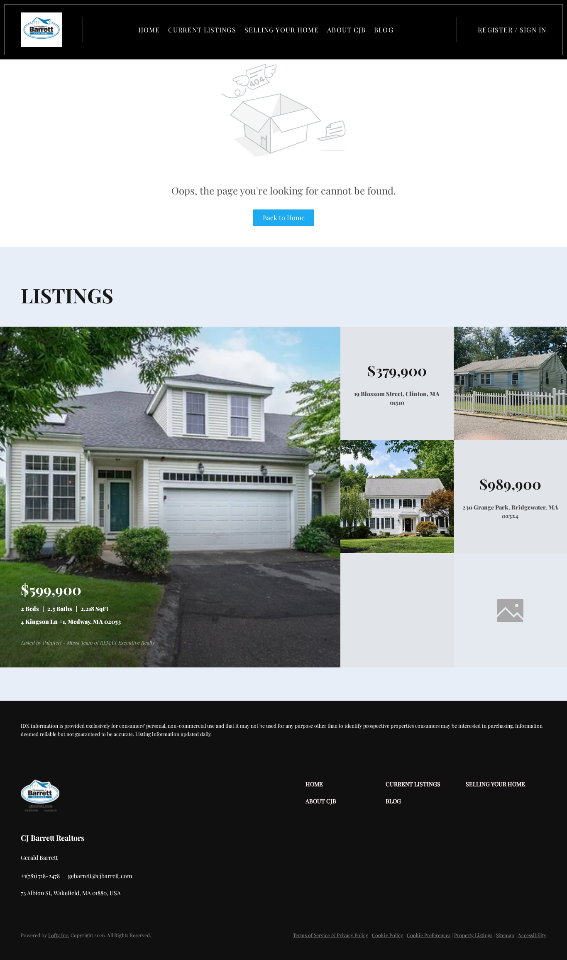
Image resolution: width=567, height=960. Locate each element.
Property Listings (473, 935)
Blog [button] (383, 29)
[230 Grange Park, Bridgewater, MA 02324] (397, 551)
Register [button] (495, 29)
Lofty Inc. (58, 935)
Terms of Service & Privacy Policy (330, 935)
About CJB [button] (346, 29)
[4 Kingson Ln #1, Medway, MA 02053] (170, 665)
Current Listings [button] (202, 29)
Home (149, 29)
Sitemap (505, 935)
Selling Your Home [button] (281, 29)
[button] (41, 29)
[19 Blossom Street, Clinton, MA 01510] (510, 438)
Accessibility (532, 935)
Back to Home (284, 217)
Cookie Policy (387, 935)
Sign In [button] (533, 29)
